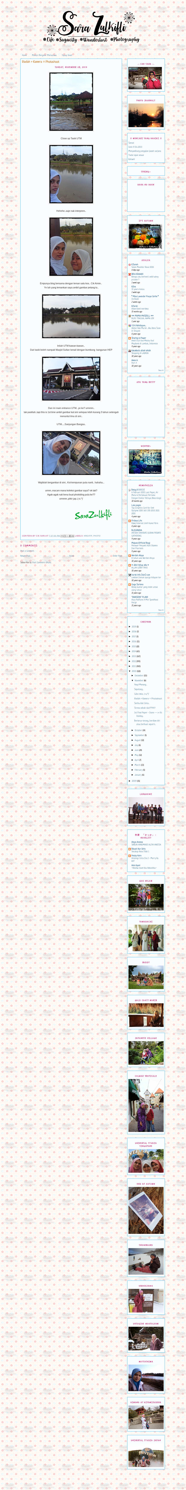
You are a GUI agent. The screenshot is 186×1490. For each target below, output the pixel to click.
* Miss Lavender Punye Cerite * (145, 296)
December (139, 676)
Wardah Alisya (138, 555)
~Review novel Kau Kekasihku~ (144, 868)
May (137, 755)
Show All (161, 370)
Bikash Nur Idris (138, 849)
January (138, 775)
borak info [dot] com (141, 575)
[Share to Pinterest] (72, 536)
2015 (134, 646)
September (140, 735)
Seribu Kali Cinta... (141, 703)
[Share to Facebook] (70, 536)
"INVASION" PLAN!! (140, 597)
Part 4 (134, 363)
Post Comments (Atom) (41, 562)
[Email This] (61, 536)
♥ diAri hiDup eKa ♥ (140, 565)
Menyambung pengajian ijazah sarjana (144, 151)
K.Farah (135, 306)
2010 (134, 671)
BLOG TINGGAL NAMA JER (143, 318)
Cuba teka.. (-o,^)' (141, 694)
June (137, 750)
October (139, 730)
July (137, 745)
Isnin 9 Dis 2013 (135, 147)
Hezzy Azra (136, 856)
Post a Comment (27, 551)
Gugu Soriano (137, 584)
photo (96, 536)
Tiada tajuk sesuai (136, 155)
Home (24, 55)
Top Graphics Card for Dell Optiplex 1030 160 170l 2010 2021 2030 (145, 511)
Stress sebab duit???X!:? (144, 708)
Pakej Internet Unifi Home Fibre (145, 523)
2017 (134, 636)
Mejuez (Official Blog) (141, 543)
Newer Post (25, 556)
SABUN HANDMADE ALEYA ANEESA (146, 845)
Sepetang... (138, 689)
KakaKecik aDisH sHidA (141, 350)
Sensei (131, 143)
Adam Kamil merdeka (140, 309)
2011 (134, 666)
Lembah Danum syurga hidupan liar (146, 577)
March (138, 765)
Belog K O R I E (138, 490)
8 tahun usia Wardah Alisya (143, 558)
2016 (134, 641)
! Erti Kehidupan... (139, 325)
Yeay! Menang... (140, 685)
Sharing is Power (139, 338)
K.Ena (134, 287)
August (138, 740)
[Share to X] (67, 536)
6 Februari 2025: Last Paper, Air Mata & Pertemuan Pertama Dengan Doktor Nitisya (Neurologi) (146, 495)
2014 (134, 651)
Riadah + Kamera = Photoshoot (148, 699)
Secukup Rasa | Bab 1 (140, 851)
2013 (134, 656)
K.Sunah (135, 264)
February (139, 770)
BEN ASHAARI (137, 274)
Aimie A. (135, 360)
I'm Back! (135, 299)
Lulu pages (136, 505)
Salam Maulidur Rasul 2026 (143, 267)
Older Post (117, 556)
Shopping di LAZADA (140, 353)
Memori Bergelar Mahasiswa (44, 55)
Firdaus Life (137, 521)
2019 (134, 627)
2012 (134, 661)
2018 (134, 632)
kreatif (88, 536)
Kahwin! (131, 159)
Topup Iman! (67, 55)
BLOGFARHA (137, 530)
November (139, 680)
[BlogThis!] (64, 536)
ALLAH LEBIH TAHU (140, 568)
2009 (134, 781)
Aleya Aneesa (137, 842)
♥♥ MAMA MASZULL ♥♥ (143, 316)
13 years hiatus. (138, 289)
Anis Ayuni (136, 865)
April (137, 760)
